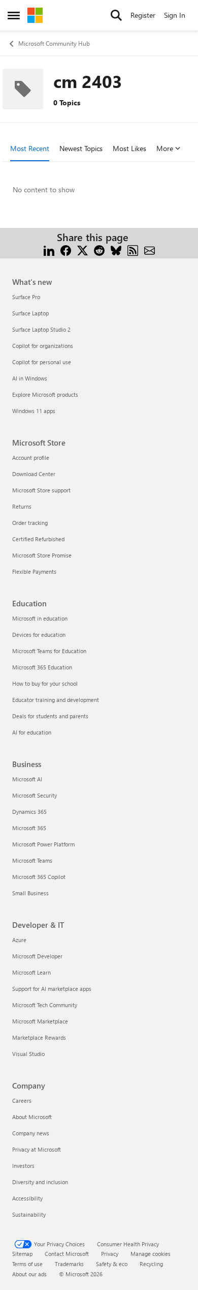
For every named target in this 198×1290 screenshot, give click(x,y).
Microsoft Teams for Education (49, 651)
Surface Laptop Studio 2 (41, 329)
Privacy (109, 1253)
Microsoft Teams (32, 860)
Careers (21, 1100)
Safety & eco (111, 1264)
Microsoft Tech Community (44, 1005)
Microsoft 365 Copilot (38, 877)
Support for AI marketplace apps (51, 988)
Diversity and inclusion (40, 1182)
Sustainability (29, 1214)
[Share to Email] (149, 249)
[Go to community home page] (35, 15)
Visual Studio (28, 1054)
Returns (21, 506)
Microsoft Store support (41, 490)
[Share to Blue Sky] (116, 249)
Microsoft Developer (37, 956)
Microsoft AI (27, 779)
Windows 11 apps (33, 411)
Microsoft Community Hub (54, 43)
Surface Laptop (30, 313)
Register (142, 15)
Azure (19, 940)
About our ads (29, 1274)
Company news (30, 1133)
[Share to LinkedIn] (49, 249)
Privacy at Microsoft (36, 1149)
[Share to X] (82, 249)
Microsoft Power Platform (43, 844)
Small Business (30, 893)
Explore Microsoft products (45, 394)
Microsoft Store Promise (42, 555)
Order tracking (30, 522)
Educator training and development (55, 699)
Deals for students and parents (50, 716)
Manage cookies (150, 1253)
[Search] (116, 15)
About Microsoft (32, 1117)
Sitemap (22, 1253)
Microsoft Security (34, 795)
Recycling (151, 1264)
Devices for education (38, 634)
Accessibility (27, 1198)
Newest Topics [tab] (81, 148)
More (164, 148)
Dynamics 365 (29, 811)
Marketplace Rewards (39, 1037)
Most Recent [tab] (29, 148)
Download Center (33, 474)
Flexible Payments (34, 571)
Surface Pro (26, 297)
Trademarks (69, 1264)
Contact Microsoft (67, 1253)
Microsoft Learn (31, 972)
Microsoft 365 (29, 828)
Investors (23, 1165)
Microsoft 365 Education (42, 667)
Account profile (30, 457)
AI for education (31, 732)
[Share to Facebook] (65, 249)
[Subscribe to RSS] (132, 249)
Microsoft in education (40, 618)
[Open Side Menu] (14, 15)
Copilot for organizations (42, 345)
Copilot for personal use (41, 362)
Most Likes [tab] (129, 148)
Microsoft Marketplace (40, 1021)
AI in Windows (29, 378)
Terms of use (27, 1264)
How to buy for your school (45, 683)
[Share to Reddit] (99, 249)
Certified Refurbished (38, 539)
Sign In (174, 15)
